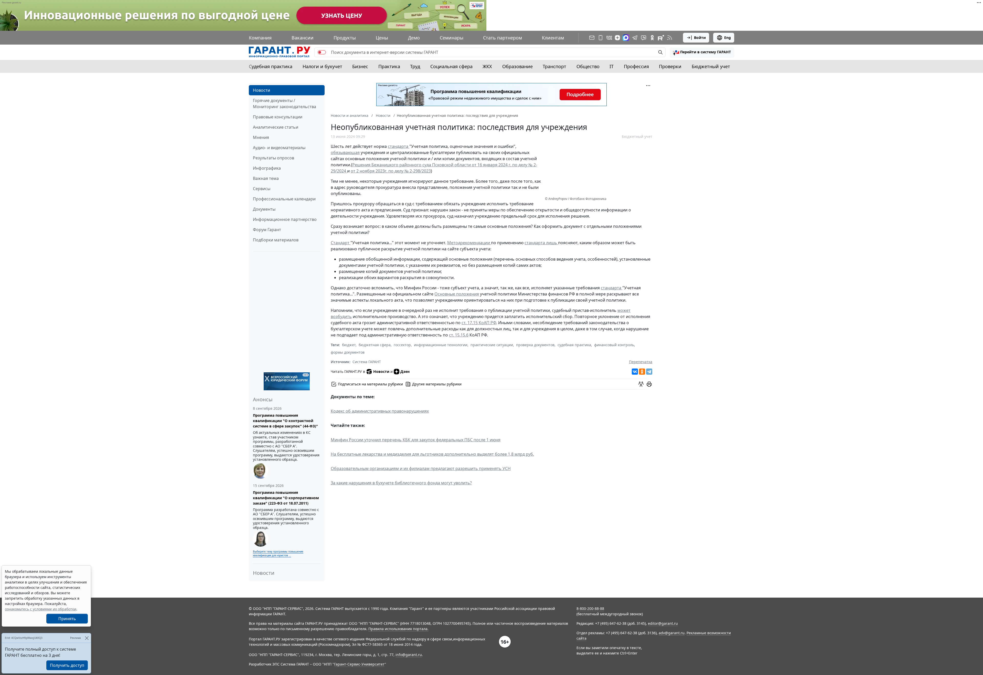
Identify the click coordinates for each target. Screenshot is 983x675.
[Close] (86, 638)
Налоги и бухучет (322, 66)
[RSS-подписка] (670, 38)
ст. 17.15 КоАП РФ (479, 322)
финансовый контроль (614, 344)
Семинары (451, 38)
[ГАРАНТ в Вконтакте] (609, 38)
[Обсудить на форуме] (641, 384)
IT (612, 66)
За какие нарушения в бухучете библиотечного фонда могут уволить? (401, 483)
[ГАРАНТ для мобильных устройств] (600, 38)
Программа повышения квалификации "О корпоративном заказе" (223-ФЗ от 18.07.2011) (286, 498)
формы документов (348, 352)
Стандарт (340, 243)
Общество (588, 66)
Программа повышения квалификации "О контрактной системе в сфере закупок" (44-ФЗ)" (285, 420)
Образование (517, 66)
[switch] (322, 52)
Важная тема (266, 178)
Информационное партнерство (285, 219)
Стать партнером (502, 38)
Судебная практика (270, 66)
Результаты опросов (273, 158)
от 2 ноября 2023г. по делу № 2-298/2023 (391, 171)
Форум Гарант (267, 229)
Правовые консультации (277, 117)
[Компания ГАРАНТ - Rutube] (661, 38)
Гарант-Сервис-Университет (359, 664)
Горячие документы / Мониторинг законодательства (284, 103)
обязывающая (345, 152)
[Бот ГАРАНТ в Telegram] (643, 38)
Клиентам (553, 38)
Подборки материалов (275, 240)
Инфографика (267, 168)
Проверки (670, 66)
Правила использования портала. (398, 628)
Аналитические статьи (275, 127)
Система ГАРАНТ (366, 361)
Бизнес (360, 66)
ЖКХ (487, 66)
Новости (261, 90)
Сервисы (261, 188)
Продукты (345, 38)
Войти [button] (700, 37)
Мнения (261, 137)
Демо (414, 38)
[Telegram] (649, 372)
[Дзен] (617, 37)
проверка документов (535, 344)
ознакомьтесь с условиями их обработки (40, 609)
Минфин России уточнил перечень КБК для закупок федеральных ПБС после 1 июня (415, 440)
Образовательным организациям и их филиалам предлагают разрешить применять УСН (421, 468)
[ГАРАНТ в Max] (626, 37)
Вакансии (303, 38)
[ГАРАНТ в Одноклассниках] (652, 38)
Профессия (636, 66)
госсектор (402, 344)
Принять (67, 618)
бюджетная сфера (375, 344)
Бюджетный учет (711, 66)
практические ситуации (492, 344)
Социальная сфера (451, 66)
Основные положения (456, 294)
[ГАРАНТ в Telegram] (635, 38)
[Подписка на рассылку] (592, 38)
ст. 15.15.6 (458, 335)
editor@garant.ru (663, 623)
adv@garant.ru (672, 632)
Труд (415, 66)
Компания (260, 38)
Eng (727, 37)
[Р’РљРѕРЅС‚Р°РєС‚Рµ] (635, 372)
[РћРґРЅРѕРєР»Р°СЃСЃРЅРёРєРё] (642, 372)
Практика (389, 66)
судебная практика (574, 344)
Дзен (405, 371)
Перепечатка (640, 361)
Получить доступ (67, 665)
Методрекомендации (469, 243)
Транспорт (554, 66)
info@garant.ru (409, 654)
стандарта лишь (541, 243)
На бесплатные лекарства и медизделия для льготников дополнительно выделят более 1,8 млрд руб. (432, 454)
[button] (702, 52)
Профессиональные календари (284, 199)
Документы (264, 209)
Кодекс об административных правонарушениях (380, 411)
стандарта (398, 146)
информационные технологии (440, 344)
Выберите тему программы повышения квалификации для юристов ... (278, 553)
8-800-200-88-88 (590, 608)
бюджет (349, 344)
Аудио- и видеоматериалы (279, 147)
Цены (382, 38)
